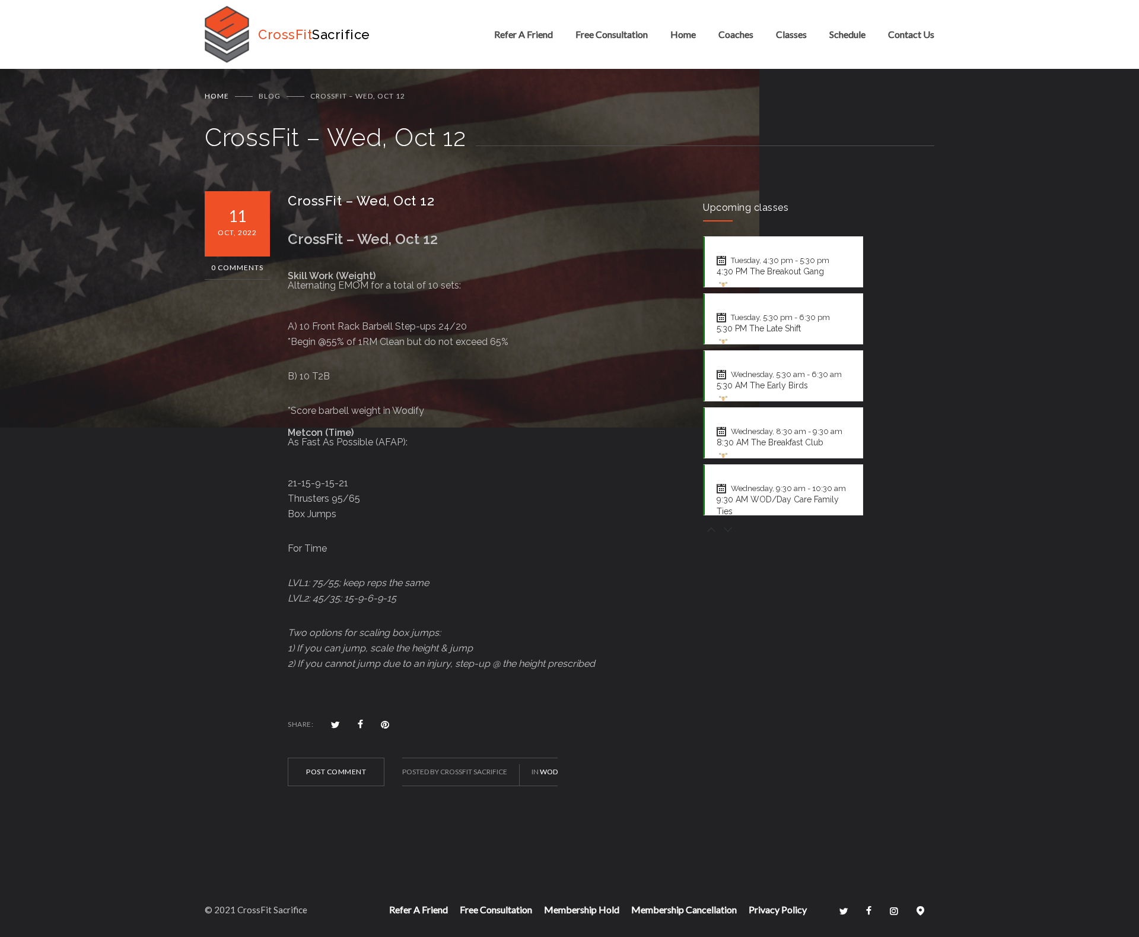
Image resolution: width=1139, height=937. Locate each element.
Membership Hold (581, 909)
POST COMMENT (336, 771)
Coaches (735, 34)
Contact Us (911, 34)
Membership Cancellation (684, 909)
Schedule (847, 34)
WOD (549, 771)
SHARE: (300, 724)
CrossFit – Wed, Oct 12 (361, 200)
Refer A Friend (523, 34)
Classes (791, 34)
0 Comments (237, 267)
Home (683, 34)
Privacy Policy (778, 909)
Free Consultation (611, 34)
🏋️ (723, 285)
